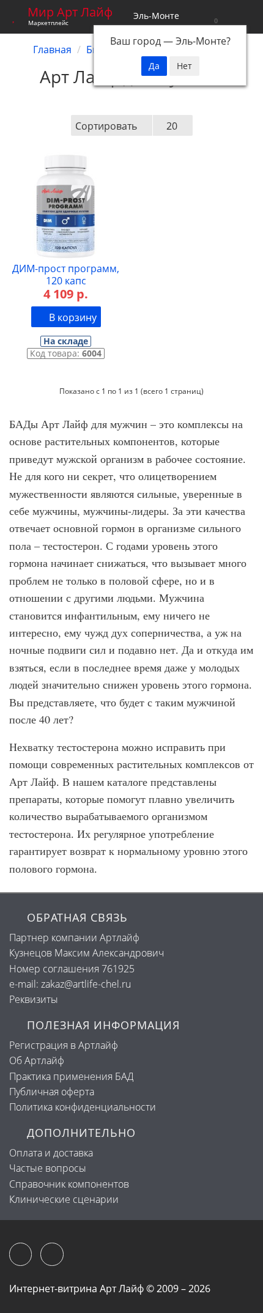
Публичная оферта (51, 1091)
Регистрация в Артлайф (63, 1045)
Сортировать (106, 126)
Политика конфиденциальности (82, 1107)
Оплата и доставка (51, 1153)
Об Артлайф (36, 1060)
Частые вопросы (47, 1168)
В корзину (71, 317)
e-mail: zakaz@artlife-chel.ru (70, 984)
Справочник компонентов (69, 1184)
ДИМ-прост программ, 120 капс (65, 274)
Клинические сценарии (64, 1199)
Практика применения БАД (71, 1076)
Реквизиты (33, 999)
